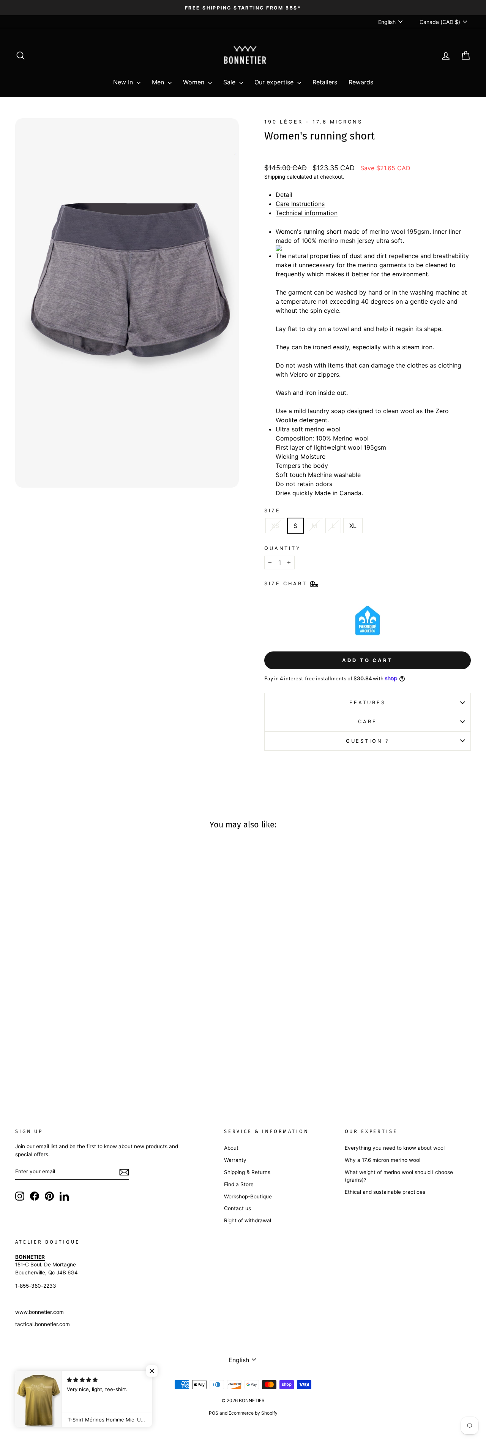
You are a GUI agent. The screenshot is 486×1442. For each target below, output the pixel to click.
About (231, 1148)
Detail (284, 194)
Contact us (237, 1208)
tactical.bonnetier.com (42, 1324)
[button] (152, 1371)
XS (275, 525)
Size (272, 510)
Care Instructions (300, 204)
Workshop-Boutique (248, 1196)
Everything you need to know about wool (395, 1148)
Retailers (324, 82)
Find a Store (239, 1184)
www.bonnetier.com (39, 1312)
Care (367, 721)
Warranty (235, 1160)
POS (213, 1413)
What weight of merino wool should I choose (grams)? (399, 1176)
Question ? (367, 741)
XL (353, 525)
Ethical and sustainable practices (385, 1192)
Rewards (361, 82)
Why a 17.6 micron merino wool (382, 1160)
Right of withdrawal (247, 1220)
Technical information (307, 213)
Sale (230, 82)
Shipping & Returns (247, 1172)
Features (367, 702)
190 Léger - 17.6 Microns (313, 122)
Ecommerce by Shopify (253, 1413)
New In (124, 82)
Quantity (282, 548)
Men (159, 82)
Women (194, 82)
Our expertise (274, 82)
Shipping (274, 177)
